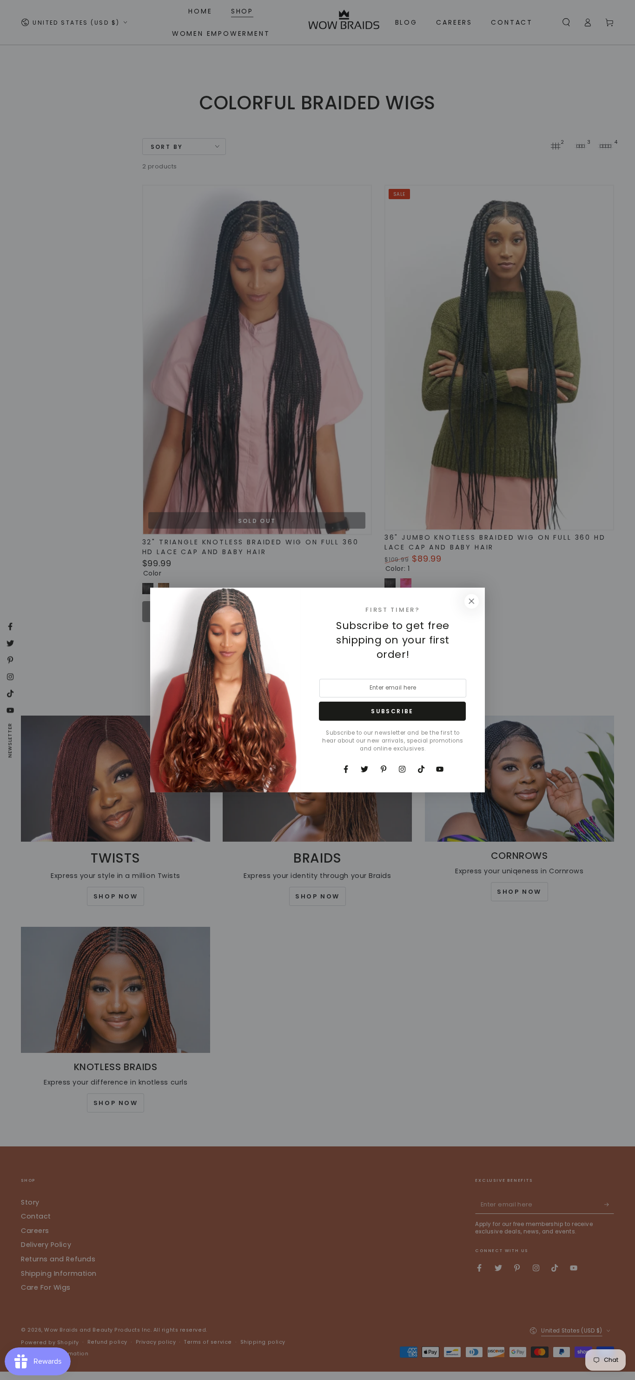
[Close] (471, 601)
